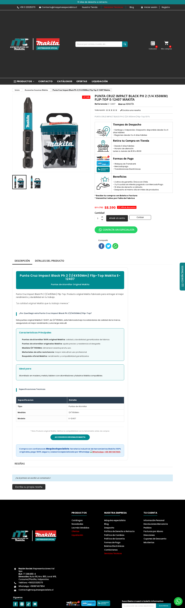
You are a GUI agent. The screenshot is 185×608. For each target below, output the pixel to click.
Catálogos (77, 520)
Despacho (109, 527)
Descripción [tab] (22, 260)
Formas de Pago (112, 542)
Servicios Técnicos (113, 7)
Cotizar (140, 217)
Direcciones (149, 535)
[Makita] (35, 44)
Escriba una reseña (131, 110)
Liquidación (77, 535)
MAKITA (130, 104)
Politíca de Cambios (114, 535)
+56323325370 (35, 582)
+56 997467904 (112, 451)
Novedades (77, 524)
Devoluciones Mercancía (156, 524)
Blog (132, 7)
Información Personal (154, 520)
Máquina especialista (115, 520)
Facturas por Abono (153, 531)
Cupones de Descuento (155, 538)
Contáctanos (111, 550)
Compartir (101, 246)
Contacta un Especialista (118, 229)
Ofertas (75, 531)
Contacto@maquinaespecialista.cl (35, 590)
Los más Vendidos (80, 527)
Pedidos (147, 527)
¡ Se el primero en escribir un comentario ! (33, 478)
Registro (166, 7)
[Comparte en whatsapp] (115, 246)
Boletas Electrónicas (114, 546)
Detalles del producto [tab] (49, 260)
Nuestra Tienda (89, 7)
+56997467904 (37, 586)
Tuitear (108, 246)
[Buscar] (125, 44)
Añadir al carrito (117, 218)
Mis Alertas (149, 542)
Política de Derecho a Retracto (119, 531)
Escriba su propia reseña (28, 486)
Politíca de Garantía (114, 538)
